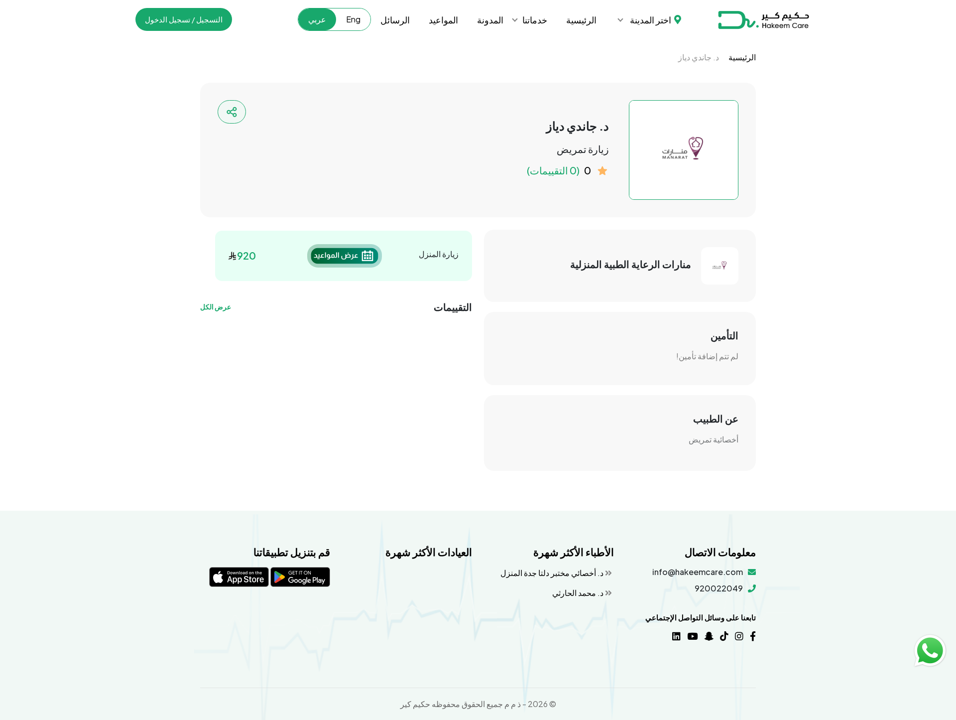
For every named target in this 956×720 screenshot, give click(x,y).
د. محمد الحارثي (578, 592)
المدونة (490, 19)
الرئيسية (581, 19)
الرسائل (395, 19)
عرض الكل (215, 306)
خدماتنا (534, 19)
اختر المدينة (650, 19)
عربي (317, 19)
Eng (353, 19)
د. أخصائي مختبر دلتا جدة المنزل (552, 573)
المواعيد (443, 19)
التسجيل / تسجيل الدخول (184, 19)
